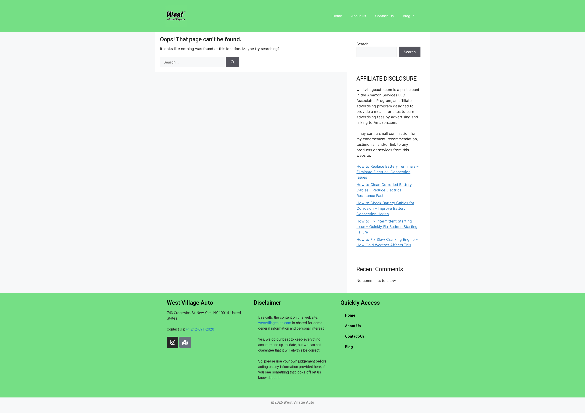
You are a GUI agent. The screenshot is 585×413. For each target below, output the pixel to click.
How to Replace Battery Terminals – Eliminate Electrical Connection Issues (387, 172)
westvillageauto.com (274, 323)
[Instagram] (172, 342)
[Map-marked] (185, 342)
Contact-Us (384, 16)
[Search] (232, 62)
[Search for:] (193, 62)
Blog (406, 16)
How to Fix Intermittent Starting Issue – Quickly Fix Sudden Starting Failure (386, 226)
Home (337, 16)
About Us (358, 16)
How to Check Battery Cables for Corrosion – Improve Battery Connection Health (385, 208)
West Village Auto (299, 402)
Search (362, 44)
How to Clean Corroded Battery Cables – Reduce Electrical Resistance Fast (384, 190)
